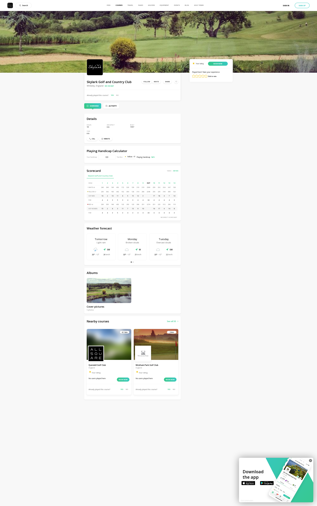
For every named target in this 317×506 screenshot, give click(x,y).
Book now (123, 380)
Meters (175, 171)
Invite (156, 82)
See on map (109, 86)
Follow (147, 82)
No (117, 95)
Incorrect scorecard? (169, 217)
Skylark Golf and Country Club (100, 176)
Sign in (286, 5)
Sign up (302, 5)
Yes (112, 95)
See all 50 (171, 321)
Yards (169, 171)
